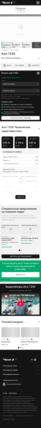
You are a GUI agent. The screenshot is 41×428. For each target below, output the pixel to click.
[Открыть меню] (37, 3)
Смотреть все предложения (20, 256)
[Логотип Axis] (20, 9)
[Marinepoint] (12, 384)
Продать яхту (20, 274)
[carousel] (20, 31)
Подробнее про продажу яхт (20, 279)
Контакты (13, 393)
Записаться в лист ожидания (20, 118)
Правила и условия (8, 415)
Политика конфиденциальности (24, 415)
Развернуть (20, 197)
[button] (20, 27)
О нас (5, 393)
